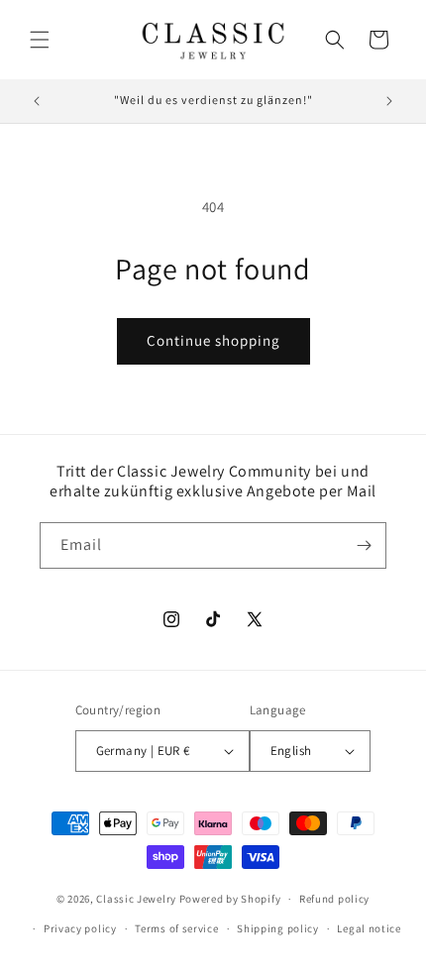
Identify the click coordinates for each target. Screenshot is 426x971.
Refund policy (334, 899)
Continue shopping (213, 340)
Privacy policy (80, 928)
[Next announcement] (389, 101)
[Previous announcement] (36, 101)
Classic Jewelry (136, 899)
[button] (39, 39)
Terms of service (176, 928)
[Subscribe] (363, 545)
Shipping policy (278, 928)
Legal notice (368, 928)
